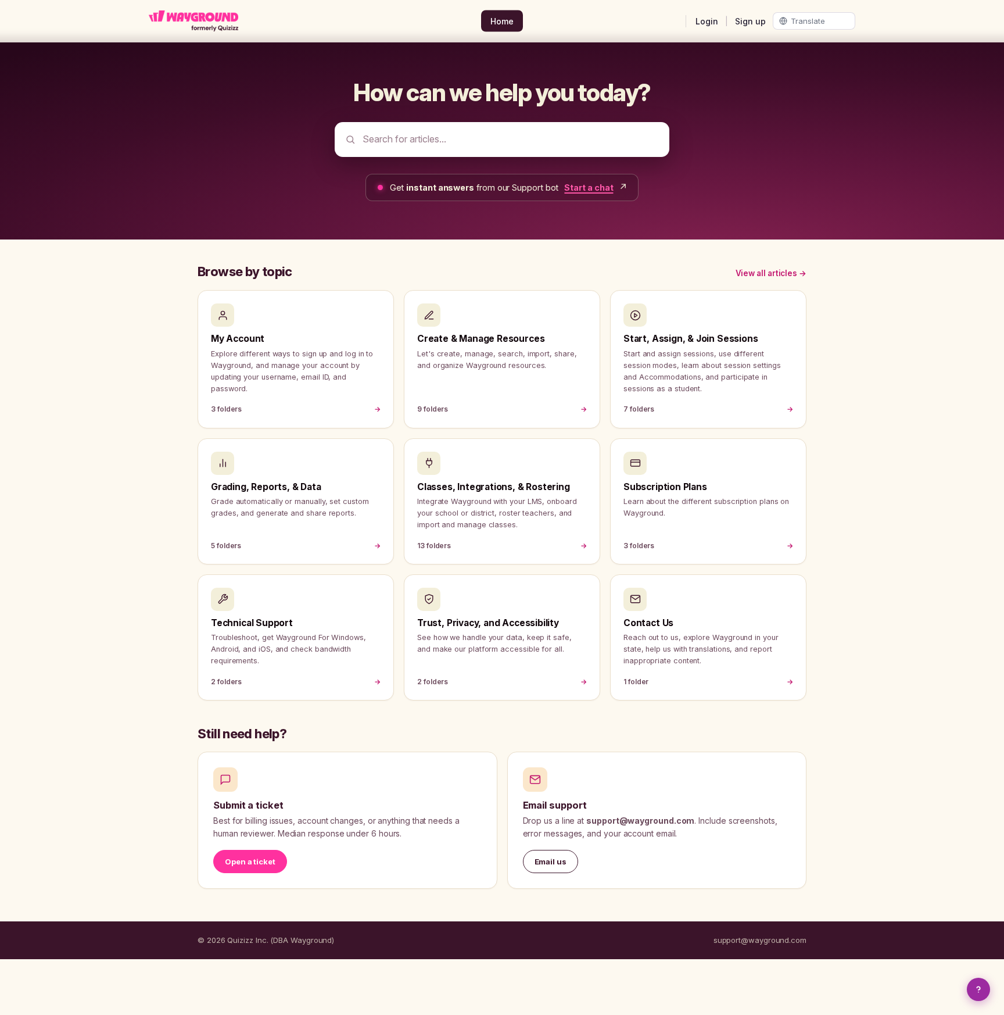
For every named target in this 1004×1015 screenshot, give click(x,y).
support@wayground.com (759, 940)
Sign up (750, 21)
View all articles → (771, 273)
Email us (550, 861)
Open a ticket (250, 861)
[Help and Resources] (978, 989)
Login (706, 21)
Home (502, 21)
